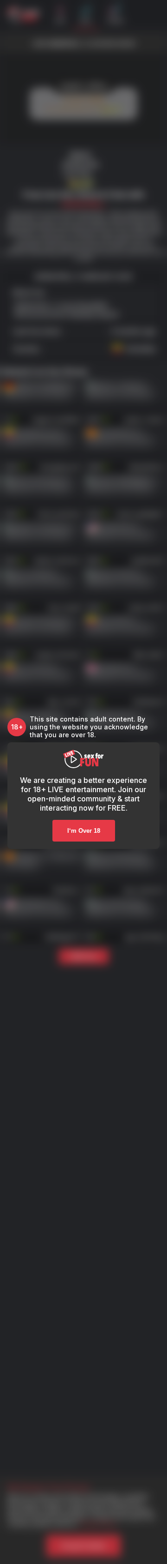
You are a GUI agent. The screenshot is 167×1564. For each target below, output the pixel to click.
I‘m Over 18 (83, 830)
